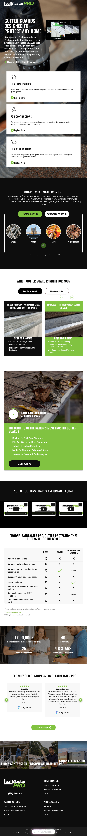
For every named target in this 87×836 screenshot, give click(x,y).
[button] (6, 700)
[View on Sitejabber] (24, 712)
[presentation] (43, 245)
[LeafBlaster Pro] (19, 4)
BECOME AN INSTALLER (44, 763)
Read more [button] (24, 704)
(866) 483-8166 (15, 793)
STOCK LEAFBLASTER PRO (72, 762)
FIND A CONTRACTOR (14, 763)
